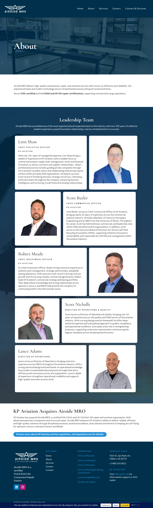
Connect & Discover (135, 8)
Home (80, 8)
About (91, 8)
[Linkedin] (16, 487)
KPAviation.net (121, 474)
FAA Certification (86, 455)
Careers (116, 8)
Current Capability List (89, 477)
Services (103, 8)
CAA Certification (86, 465)
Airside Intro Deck (86, 482)
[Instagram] (23, 487)
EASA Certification (87, 460)
